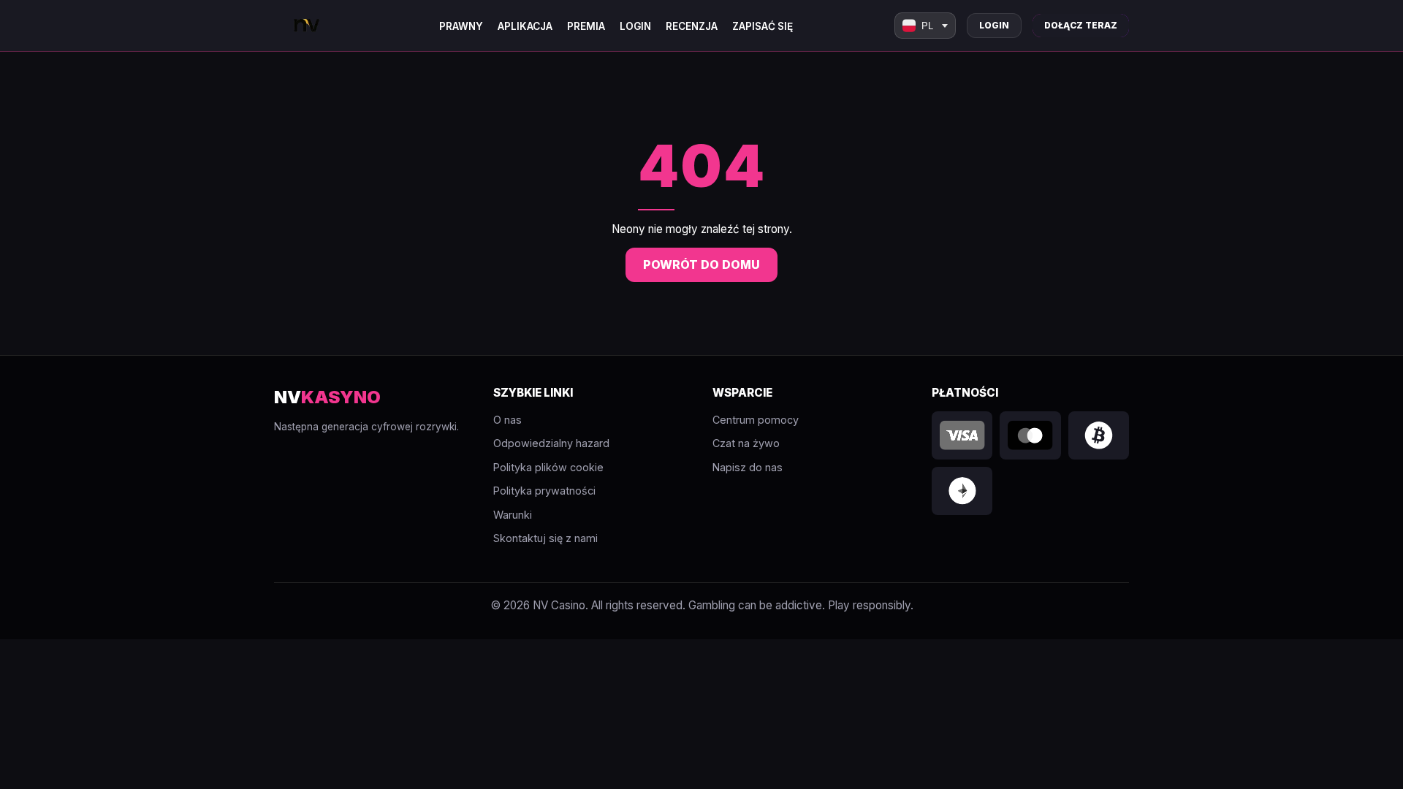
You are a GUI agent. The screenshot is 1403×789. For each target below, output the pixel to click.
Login (635, 26)
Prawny (461, 26)
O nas (507, 419)
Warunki (512, 514)
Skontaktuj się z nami (545, 538)
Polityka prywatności (544, 490)
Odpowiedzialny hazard (551, 443)
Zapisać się (762, 26)
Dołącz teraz (1080, 25)
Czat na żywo (746, 443)
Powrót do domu (701, 264)
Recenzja (692, 26)
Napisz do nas (747, 467)
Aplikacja (525, 26)
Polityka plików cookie (548, 467)
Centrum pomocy (755, 419)
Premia (586, 26)
